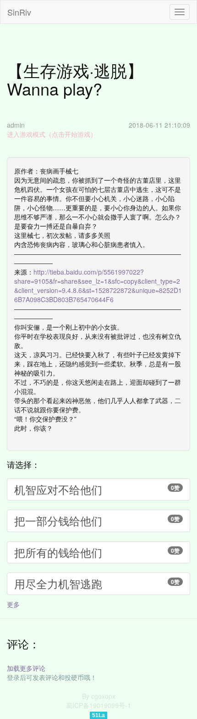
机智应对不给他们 (97, 489)
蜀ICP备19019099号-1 (98, 705)
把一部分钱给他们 (97, 520)
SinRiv (19, 12)
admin (16, 124)
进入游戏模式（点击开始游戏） (52, 134)
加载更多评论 (26, 668)
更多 (13, 604)
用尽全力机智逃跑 (97, 583)
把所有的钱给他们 (97, 552)
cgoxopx (103, 696)
